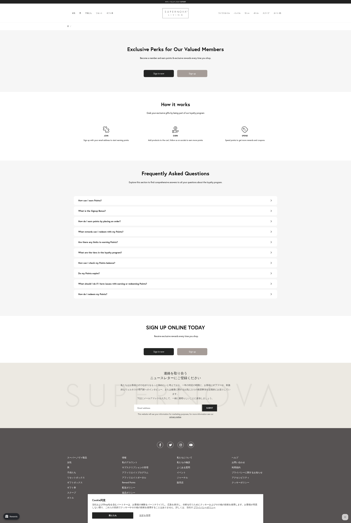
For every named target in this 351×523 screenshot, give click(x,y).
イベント (181, 472)
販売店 (180, 482)
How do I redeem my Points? (92, 294)
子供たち (88, 13)
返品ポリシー (128, 492)
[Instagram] (181, 445)
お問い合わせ (238, 462)
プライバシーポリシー (205, 507)
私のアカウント (129, 462)
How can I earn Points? (90, 200)
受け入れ (113, 515)
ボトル (256, 13)
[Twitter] (170, 445)
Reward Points (128, 482)
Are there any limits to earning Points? (98, 242)
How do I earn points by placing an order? (99, 221)
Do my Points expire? (89, 273)
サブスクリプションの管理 (135, 467)
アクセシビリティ (240, 477)
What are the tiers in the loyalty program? (100, 252)
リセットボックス (76, 477)
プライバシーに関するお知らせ (247, 472)
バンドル (237, 13)
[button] (277, 13)
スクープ (266, 13)
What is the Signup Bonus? (92, 210)
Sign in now (158, 73)
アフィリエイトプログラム (135, 472)
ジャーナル (182, 477)
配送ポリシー (128, 487)
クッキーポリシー (240, 482)
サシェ (247, 13)
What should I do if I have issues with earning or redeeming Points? (112, 283)
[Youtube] (191, 445)
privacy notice (175, 417)
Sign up (192, 73)
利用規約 (236, 467)
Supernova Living (175, 13)
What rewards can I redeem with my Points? (100, 231)
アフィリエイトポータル (134, 477)
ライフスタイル (224, 13)
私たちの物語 (183, 462)
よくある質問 (183, 467)
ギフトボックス (75, 482)
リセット (99, 13)
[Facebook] (160, 445)
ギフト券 (110, 13)
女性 (73, 13)
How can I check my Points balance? (96, 262)
